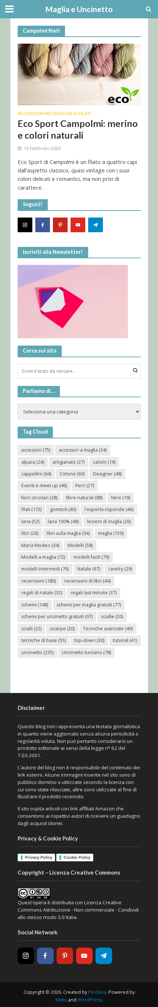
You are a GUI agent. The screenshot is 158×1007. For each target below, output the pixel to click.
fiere (120, 498)
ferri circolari (39, 498)
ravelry (120, 569)
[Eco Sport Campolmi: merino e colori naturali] (79, 73)
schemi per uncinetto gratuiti (57, 616)
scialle (112, 616)
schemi (34, 605)
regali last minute (93, 593)
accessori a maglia (83, 450)
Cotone (72, 474)
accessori (35, 450)
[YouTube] (78, 225)
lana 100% (63, 521)
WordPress (90, 1000)
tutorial (125, 640)
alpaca (32, 462)
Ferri (84, 485)
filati (31, 509)
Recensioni (31, 114)
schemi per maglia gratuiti (89, 605)
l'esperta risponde (109, 509)
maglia (110, 533)
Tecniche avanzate (108, 628)
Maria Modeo (40, 545)
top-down (89, 640)
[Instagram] (25, 225)
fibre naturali (84, 498)
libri (29, 533)
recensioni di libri (87, 581)
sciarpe (62, 628)
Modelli (80, 545)
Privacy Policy (38, 857)
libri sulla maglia (68, 533)
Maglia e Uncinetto (79, 9)
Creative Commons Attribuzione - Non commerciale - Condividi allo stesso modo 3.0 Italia (78, 909)
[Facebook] (42, 225)
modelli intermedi (45, 569)
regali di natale (41, 593)
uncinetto (37, 652)
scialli (31, 628)
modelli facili (91, 557)
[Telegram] (95, 225)
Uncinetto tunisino (86, 652)
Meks (61, 1000)
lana (30, 521)
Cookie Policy (77, 857)
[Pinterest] (60, 225)
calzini (104, 462)
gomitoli (63, 509)
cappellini (36, 474)
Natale (88, 569)
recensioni (38, 581)
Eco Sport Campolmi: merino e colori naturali (78, 129)
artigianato (69, 462)
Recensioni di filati (68, 114)
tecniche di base (43, 640)
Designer (107, 474)
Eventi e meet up (44, 485)
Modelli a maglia (43, 557)
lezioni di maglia (109, 521)
